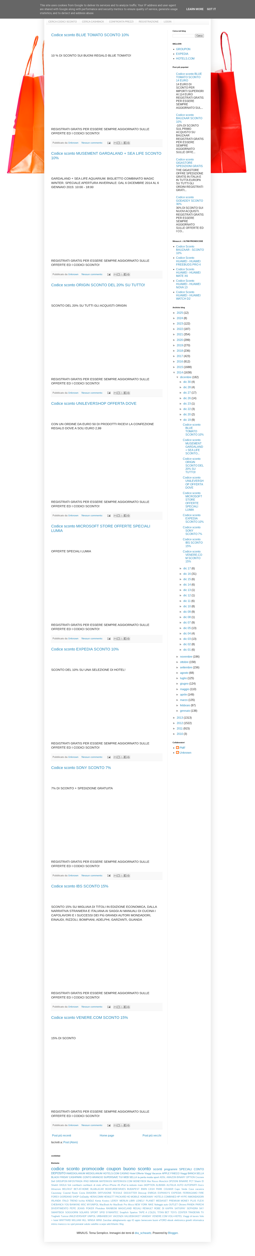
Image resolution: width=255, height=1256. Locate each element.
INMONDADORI (196, 1196)
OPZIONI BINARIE (178, 1181)
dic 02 (187, 644)
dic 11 (187, 600)
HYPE (184, 1196)
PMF (182, 747)
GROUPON (183, 49)
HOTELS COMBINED (165, 1196)
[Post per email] (108, 142)
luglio (184, 678)
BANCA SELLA (196, 1173)
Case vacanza (196, 1189)
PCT (191, 1181)
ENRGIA (152, 1193)
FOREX (55, 1196)
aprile (184, 694)
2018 (180, 350)
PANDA (191, 1204)
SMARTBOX (57, 1212)
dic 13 (187, 589)
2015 (180, 367)
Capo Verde (181, 1189)
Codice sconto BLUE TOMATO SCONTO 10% (90, 35)
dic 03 (187, 638)
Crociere (200, 1177)
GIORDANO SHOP (69, 1196)
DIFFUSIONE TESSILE (110, 1193)
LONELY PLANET (145, 1200)
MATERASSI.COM (122, 1181)
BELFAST (67, 1189)
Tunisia (64, 1216)
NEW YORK (141, 1204)
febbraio (185, 705)
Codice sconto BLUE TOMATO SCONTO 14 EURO (189, 77)
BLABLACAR (97, 1189)
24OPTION (149, 1185)
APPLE (166, 1173)
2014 (180, 372)
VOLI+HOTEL (175, 1216)
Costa (82, 1193)
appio (137, 1220)
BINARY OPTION (186, 1177)
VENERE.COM (159, 1216)
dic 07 (187, 622)
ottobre (184, 662)
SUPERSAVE (111, 1177)
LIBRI (132, 1200)
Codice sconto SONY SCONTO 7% (81, 767)
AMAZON (171, 1177)
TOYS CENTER (179, 1212)
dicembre (186, 377)
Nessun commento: (93, 142)
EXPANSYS (164, 1193)
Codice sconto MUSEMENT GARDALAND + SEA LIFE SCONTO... (193, 447)
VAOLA (63, 1185)
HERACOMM (96, 1196)
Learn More (194, 9)
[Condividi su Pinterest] (128, 143)
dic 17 (187, 568)
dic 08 (187, 617)
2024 (180, 318)
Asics (201, 1185)
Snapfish (124, 1212)
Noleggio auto (161, 1204)
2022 (180, 328)
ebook (170, 1220)
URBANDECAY (104, 1216)
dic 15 (187, 579)
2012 (180, 723)
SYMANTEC (112, 1212)
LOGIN (167, 21)
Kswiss (105, 1200)
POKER (90, 1208)
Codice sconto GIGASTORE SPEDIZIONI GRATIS (189, 163)
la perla (142, 1177)
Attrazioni (56, 1189)
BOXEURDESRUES (115, 1189)
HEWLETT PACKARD (115, 1196)
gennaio (185, 710)
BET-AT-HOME (81, 1189)
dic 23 (187, 403)
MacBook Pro (120, 1204)
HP (178, 1196)
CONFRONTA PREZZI (121, 21)
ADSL (163, 1177)
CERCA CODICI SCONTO (62, 21)
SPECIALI (185, 1169)
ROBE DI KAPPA (163, 1208)
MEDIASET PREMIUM (168, 1200)
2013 (180, 717)
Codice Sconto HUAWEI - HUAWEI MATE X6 (188, 272)
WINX (99, 1220)
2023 (180, 323)
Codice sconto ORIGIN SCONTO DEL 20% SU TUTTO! (98, 285)
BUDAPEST (133, 1189)
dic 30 (187, 381)
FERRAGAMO (190, 1193)
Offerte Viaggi (143, 1173)
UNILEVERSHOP (78, 1216)
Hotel (132, 1173)
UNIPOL (91, 1216)
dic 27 (187, 392)
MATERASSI (105, 1181)
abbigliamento (119, 1220)
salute (87, 1224)
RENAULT (148, 1208)
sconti (157, 1169)
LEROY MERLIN (119, 1200)
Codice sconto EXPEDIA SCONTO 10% (85, 649)
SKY (201, 1208)
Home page (107, 1135)
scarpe (102, 1224)
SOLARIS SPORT (88, 1212)
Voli (69, 1185)
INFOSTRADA (75, 1181)
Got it (211, 9)
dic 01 (187, 649)
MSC (83, 1204)
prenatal (79, 1224)
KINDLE (90, 1200)
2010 (180, 733)
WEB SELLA (130, 1177)
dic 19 (187, 419)
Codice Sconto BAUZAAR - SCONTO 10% (190, 250)
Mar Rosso (152, 1181)
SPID (102, 1212)
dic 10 (187, 606)
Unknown (185, 752)
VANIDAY (146, 1216)
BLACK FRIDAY (59, 1177)
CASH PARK (155, 1189)
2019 (180, 345)
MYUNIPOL (93, 1204)
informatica (198, 1220)
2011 (180, 728)
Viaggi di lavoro (191, 1216)
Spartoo (134, 1212)
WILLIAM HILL (79, 1220)
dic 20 (187, 414)
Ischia (82, 1200)
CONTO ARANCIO (93, 1177)
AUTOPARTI (190, 1185)
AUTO (180, 1185)
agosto (184, 672)
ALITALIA (171, 1185)
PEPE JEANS (77, 1208)
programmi (170, 1169)
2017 (180, 356)
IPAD (86, 1181)
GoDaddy (84, 1196)
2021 (180, 334)
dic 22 (187, 409)
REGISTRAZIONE (149, 21)
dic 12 (187, 595)
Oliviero (182, 1204)
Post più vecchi (152, 1135)
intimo (54, 1224)
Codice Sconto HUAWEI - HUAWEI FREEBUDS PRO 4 (188, 261)
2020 (180, 339)
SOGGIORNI (71, 1212)
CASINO (124, 1173)
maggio (185, 689)
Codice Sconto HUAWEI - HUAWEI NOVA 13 (188, 284)
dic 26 (187, 398)
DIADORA (91, 1193)
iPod (123, 1185)
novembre (186, 656)
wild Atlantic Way (115, 1224)
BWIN (144, 1189)
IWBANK (94, 1181)
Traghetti (55, 1216)
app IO (130, 1220)
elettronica (179, 1220)
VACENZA (118, 1216)
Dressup (142, 1193)
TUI (121, 1177)
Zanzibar (107, 1220)
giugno (184, 683)
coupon (114, 1168)
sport (156, 1177)
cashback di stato (92, 1185)
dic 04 (187, 633)
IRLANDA (56, 1200)
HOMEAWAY (147, 1196)
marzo (184, 699)
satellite (95, 1224)
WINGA (91, 1220)
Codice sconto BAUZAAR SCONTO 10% (189, 118)
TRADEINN (194, 1212)
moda (150, 1177)
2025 (180, 312)
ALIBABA (160, 1185)
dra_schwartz (143, 1232)
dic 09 (187, 611)
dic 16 (187, 573)
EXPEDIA (182, 53)
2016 (180, 361)
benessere (146, 1220)
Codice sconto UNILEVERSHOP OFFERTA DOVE (94, 403)
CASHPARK (75, 1177)
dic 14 (187, 584)
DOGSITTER (130, 1193)
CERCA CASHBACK (93, 21)
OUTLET (173, 1204)
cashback (77, 1185)
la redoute (132, 1185)
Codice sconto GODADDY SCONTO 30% (189, 200)
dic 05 (187, 628)
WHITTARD (65, 1220)
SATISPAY (180, 1208)
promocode (93, 1168)
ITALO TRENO (70, 1200)
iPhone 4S (114, 1185)
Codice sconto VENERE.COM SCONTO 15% (89, 1017)
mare (140, 1185)
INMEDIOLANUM (75, 1173)
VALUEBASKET (132, 1216)
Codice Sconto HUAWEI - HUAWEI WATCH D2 (188, 295)
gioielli (189, 1220)
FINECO (175, 1173)
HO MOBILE (133, 1196)
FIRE (201, 1193)
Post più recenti (61, 1135)
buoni (155, 1220)
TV (202, 1212)
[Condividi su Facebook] (125, 143)
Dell (53, 1181)
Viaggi (183, 1173)
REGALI (137, 1208)
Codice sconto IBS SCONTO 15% (79, 886)
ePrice (105, 1185)
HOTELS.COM (185, 58)
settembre (186, 667)
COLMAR (168, 1189)
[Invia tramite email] (115, 143)
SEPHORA (192, 1208)
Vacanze (156, 1173)
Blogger (173, 1232)
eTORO (163, 1220)
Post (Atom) (70, 1142)
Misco (131, 1204)
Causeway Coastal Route (64, 1193)
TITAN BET (163, 1212)
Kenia (98, 1200)
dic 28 (187, 387)
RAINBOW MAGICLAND (119, 1208)
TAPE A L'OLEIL (147, 1212)
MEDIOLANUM (94, 1173)
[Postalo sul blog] (118, 143)
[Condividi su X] (122, 143)
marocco (62, 1224)
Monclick (163, 1181)
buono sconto (137, 1168)
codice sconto (65, 1168)
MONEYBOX (139, 1181)
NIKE (151, 1204)
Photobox (100, 1208)
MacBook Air (106, 1204)
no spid (71, 1224)
